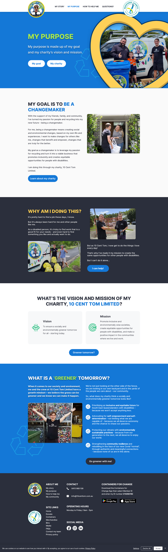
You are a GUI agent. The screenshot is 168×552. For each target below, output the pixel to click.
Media (48, 526)
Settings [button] (136, 548)
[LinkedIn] (81, 528)
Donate (49, 514)
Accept (158, 548)
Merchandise (51, 520)
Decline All (146, 548)
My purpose (51, 491)
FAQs (48, 529)
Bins (48, 523)
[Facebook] (69, 528)
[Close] (165, 548)
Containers (51, 517)
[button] (107, 6)
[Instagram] (75, 528)
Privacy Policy (90, 548)
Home (48, 511)
